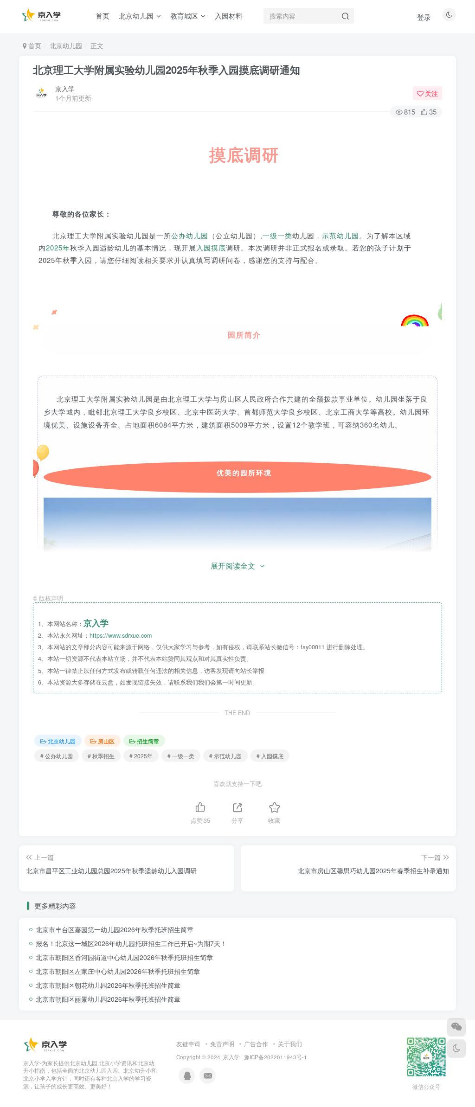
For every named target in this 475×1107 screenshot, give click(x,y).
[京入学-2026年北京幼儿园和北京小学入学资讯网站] (46, 1044)
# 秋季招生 (101, 756)
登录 (424, 17)
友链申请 (188, 1043)
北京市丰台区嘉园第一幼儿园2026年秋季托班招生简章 (114, 929)
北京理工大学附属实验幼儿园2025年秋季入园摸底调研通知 (166, 69)
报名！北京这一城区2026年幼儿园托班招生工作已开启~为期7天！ (131, 943)
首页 (33, 45)
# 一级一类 (180, 756)
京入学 (65, 88)
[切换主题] (456, 1048)
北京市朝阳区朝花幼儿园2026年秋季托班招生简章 (108, 985)
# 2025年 (141, 756)
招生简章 (148, 741)
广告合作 (256, 1043)
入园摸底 (211, 247)
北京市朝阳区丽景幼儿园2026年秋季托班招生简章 (108, 999)
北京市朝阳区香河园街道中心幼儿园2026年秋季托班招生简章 (124, 957)
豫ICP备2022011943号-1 (275, 1057)
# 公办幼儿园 (56, 756)
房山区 (106, 741)
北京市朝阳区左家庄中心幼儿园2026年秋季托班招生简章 (118, 971)
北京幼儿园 (66, 45)
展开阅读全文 (233, 565)
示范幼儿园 (340, 235)
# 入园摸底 (270, 756)
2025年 (58, 247)
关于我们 (290, 1043)
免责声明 (222, 1043)
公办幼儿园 (189, 235)
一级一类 (277, 235)
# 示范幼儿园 (225, 756)
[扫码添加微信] (456, 1027)
